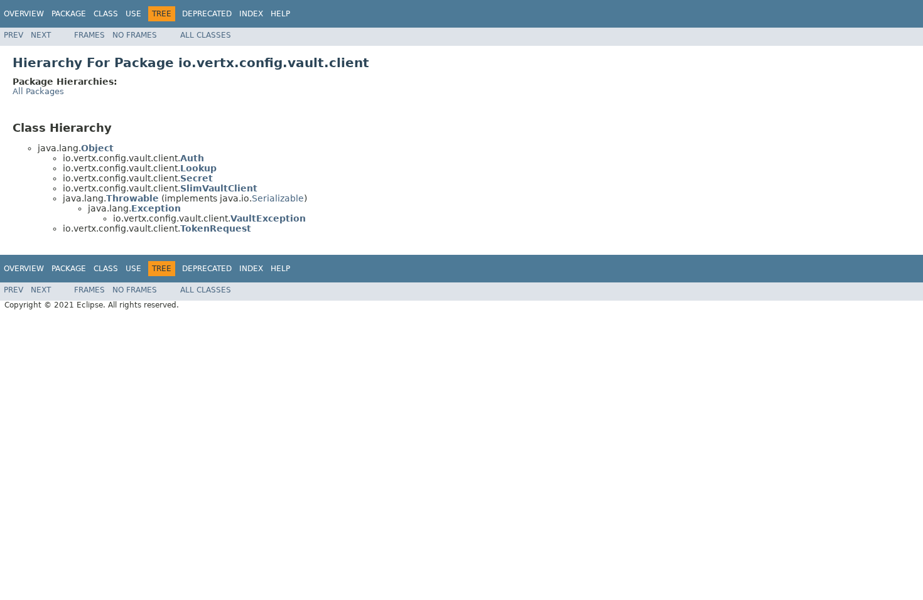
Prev (13, 35)
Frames (89, 35)
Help (280, 13)
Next (41, 35)
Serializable (278, 198)
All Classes (205, 35)
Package (68, 13)
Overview (24, 13)
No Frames (134, 35)
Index (251, 13)
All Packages (38, 91)
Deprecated (207, 13)
